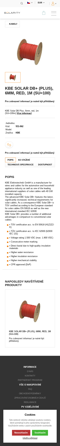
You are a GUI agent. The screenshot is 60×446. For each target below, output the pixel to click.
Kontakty (30, 376)
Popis (11, 160)
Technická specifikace (21, 164)
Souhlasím (40, 432)
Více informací (24, 113)
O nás (30, 371)
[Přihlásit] (54, 3)
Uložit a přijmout (30, 438)
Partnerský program (30, 380)
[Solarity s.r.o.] (13, 13)
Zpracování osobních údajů (30, 398)
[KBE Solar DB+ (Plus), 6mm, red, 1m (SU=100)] (30, 311)
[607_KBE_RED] (30, 52)
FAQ (30, 389)
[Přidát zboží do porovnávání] (9, 144)
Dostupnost (45, 164)
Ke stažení (24, 160)
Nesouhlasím (21, 432)
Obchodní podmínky (30, 393)
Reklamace (30, 402)
